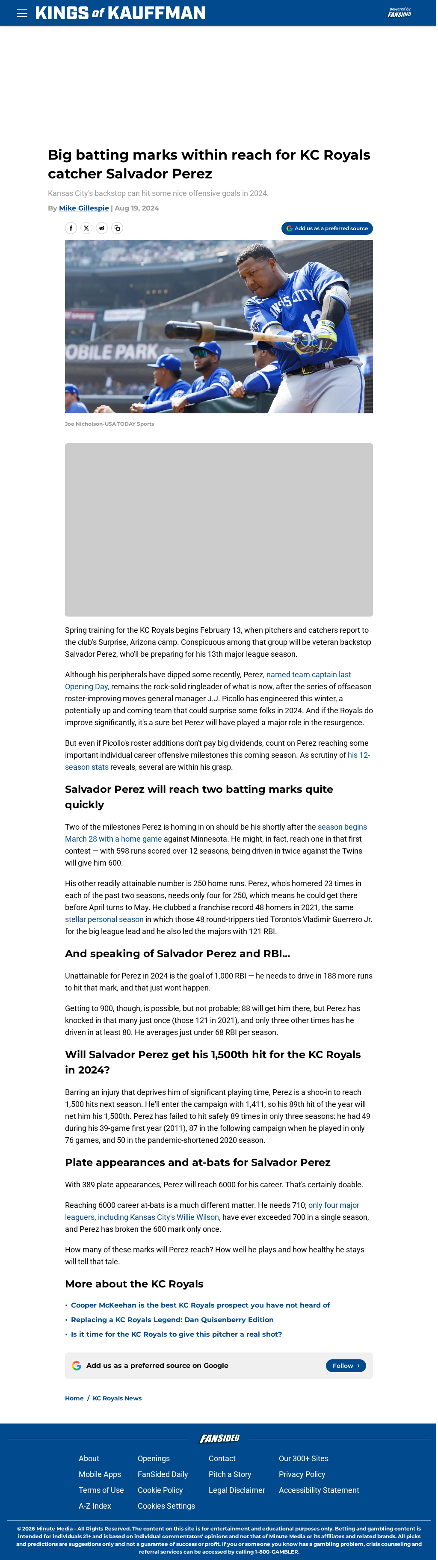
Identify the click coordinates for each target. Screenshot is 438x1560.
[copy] (117, 228)
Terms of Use (101, 1490)
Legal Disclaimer (237, 1490)
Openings (154, 1458)
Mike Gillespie (84, 208)
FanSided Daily (163, 1474)
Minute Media (54, 1528)
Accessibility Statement (319, 1490)
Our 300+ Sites (303, 1458)
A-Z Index (95, 1505)
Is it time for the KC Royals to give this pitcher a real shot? (176, 1334)
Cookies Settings (166, 1505)
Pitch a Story (230, 1474)
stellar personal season (105, 919)
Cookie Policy (160, 1490)
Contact (222, 1458)
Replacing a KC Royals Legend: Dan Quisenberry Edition (172, 1320)
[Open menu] (22, 13)
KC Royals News (117, 1398)
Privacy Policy (302, 1474)
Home (74, 1398)
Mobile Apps (100, 1474)
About (89, 1458)
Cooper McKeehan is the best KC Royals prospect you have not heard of (200, 1305)
